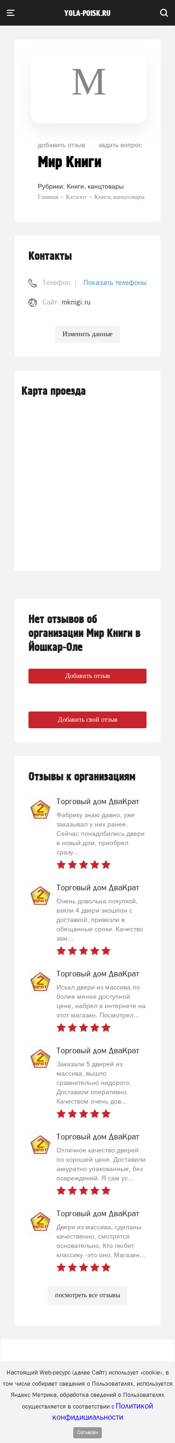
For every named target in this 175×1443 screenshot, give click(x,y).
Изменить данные (87, 334)
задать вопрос (120, 144)
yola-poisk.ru (87, 13)
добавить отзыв (61, 144)
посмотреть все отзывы (87, 1295)
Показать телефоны (115, 282)
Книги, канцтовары (95, 185)
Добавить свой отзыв (88, 719)
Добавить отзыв (87, 675)
